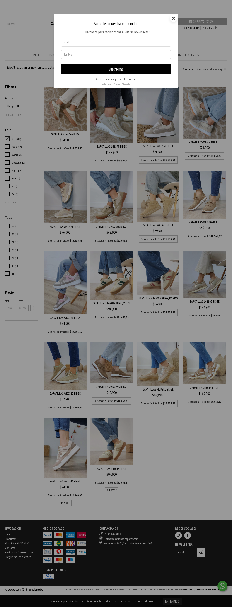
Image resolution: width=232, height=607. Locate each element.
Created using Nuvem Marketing (116, 84)
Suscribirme (116, 69)
